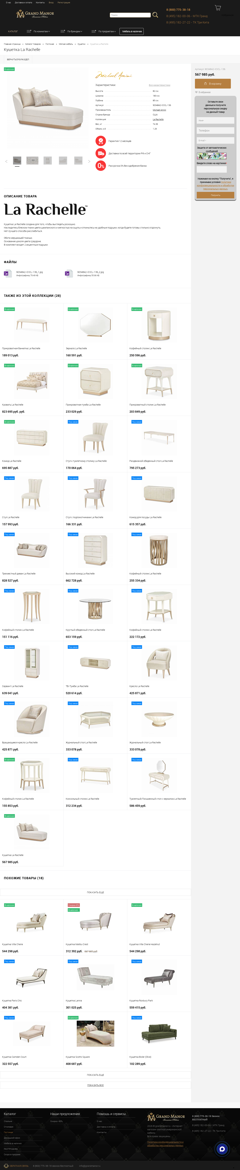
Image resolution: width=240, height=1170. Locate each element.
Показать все (95, 1085)
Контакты (40, 2)
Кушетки (81, 44)
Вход (51, 2)
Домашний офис (12, 1137)
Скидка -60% (56, 1121)
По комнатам (40, 31)
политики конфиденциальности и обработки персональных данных (215, 185)
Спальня (8, 1121)
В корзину (214, 83)
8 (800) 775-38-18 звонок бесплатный (53, 1165)
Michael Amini (159, 109)
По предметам (106, 31)
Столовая (8, 1126)
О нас (8, 2)
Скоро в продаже (12, 1154)
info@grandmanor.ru (89, 1165)
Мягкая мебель (66, 44)
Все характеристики (159, 85)
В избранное (205, 92)
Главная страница (12, 44)
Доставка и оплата (23, 2)
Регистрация (64, 2)
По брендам (74, 31)
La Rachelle (158, 119)
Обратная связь (19, 1165)
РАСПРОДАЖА (11, 1148)
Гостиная (50, 44)
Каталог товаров (33, 44)
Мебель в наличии (132, 31)
